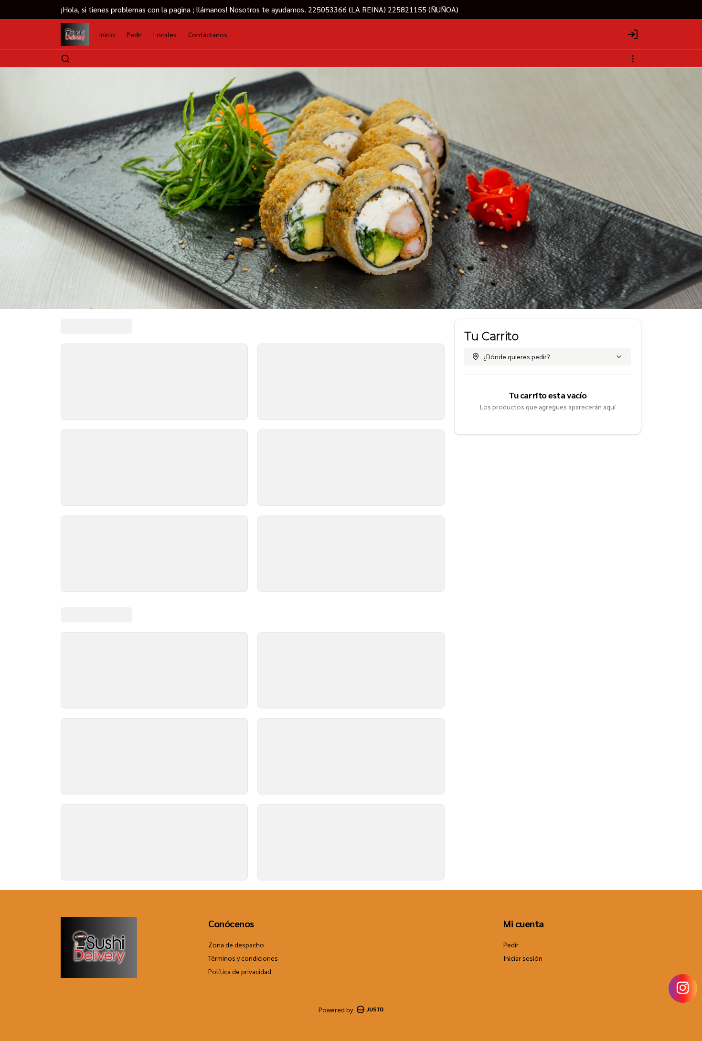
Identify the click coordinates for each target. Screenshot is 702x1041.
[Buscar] (65, 59)
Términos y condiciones (243, 958)
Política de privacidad (239, 971)
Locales (165, 34)
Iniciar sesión (522, 958)
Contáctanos (207, 34)
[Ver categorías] (632, 58)
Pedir (134, 34)
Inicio (107, 34)
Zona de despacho (236, 944)
